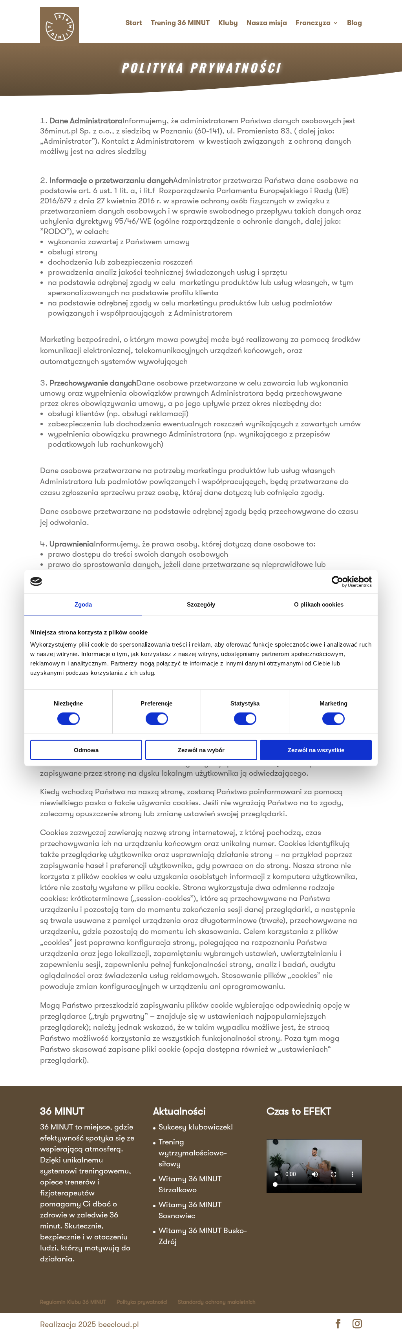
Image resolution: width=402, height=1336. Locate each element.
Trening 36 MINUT (180, 23)
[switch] (157, 718)
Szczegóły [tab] (201, 604)
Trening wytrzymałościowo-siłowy (193, 1152)
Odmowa (86, 750)
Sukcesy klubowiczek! (196, 1126)
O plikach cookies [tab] (319, 604)
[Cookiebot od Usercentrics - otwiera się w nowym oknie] (337, 581)
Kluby (228, 23)
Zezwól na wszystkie (316, 750)
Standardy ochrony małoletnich (217, 1302)
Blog (354, 23)
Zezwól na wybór (201, 750)
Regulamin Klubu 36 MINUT (73, 1302)
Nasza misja (267, 23)
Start (134, 23)
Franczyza (313, 23)
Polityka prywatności (142, 1302)
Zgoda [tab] (83, 604)
